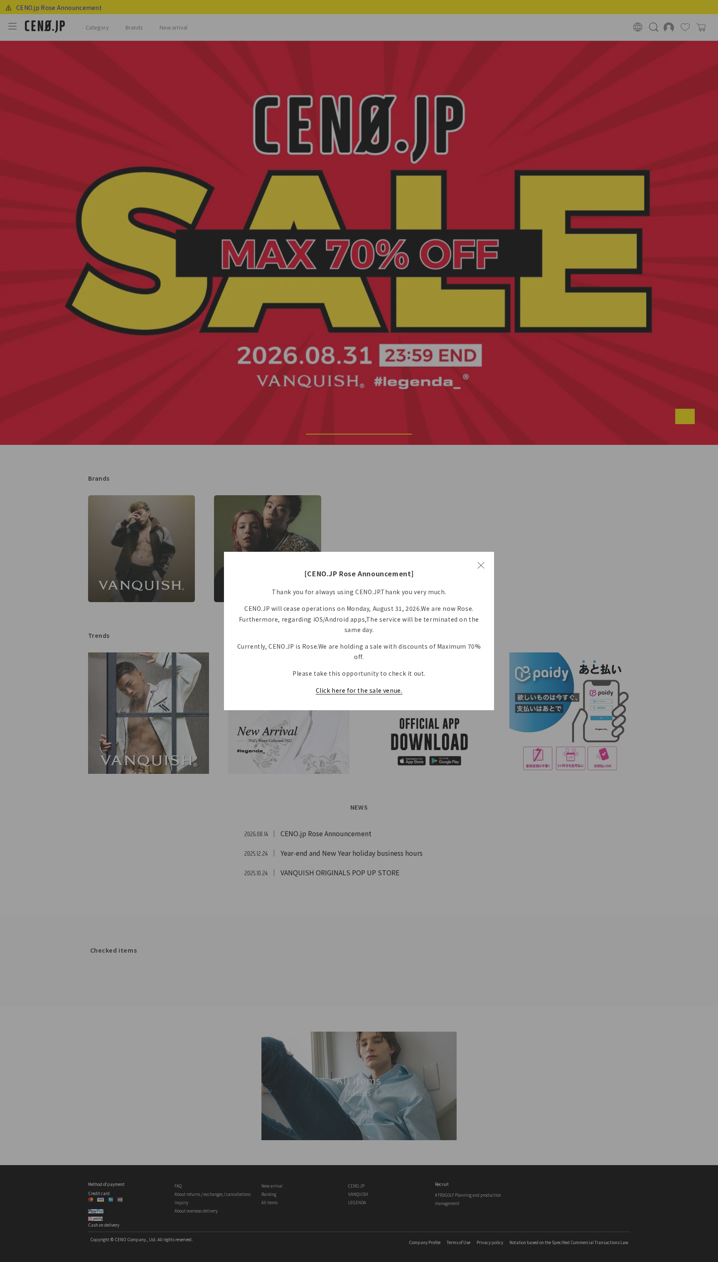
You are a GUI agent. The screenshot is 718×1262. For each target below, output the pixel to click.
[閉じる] (481, 565)
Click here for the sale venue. (359, 690)
